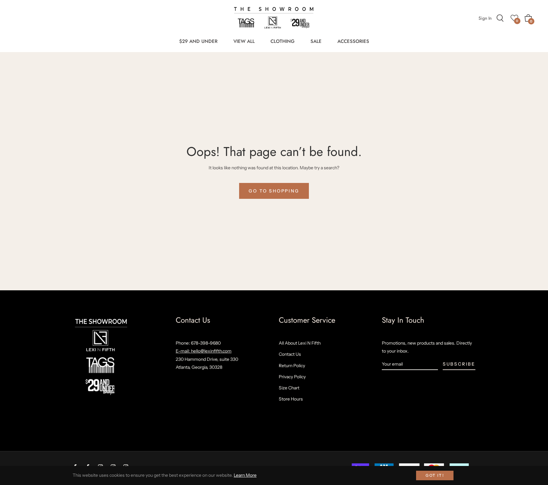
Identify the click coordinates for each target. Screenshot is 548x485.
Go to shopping (274, 191)
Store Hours (291, 399)
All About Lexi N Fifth (300, 343)
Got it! (435, 475)
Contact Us (290, 354)
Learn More (245, 475)
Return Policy (292, 365)
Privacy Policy (292, 377)
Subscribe (459, 364)
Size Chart (289, 388)
